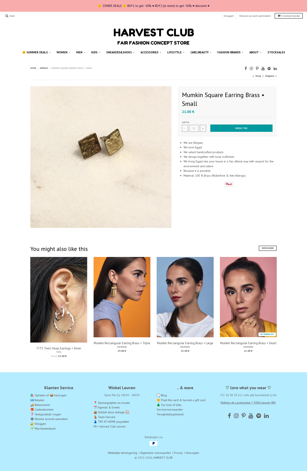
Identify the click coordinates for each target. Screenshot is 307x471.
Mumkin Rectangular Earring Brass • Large (185, 343)
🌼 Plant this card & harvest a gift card (181, 400)
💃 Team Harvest (104, 417)
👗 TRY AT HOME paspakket (111, 422)
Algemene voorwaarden (155, 453)
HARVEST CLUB (163, 457)
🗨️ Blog (162, 395)
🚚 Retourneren (40, 405)
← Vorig (256, 75)
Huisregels (192, 453)
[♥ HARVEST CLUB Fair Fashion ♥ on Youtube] (263, 68)
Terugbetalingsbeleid (170, 414)
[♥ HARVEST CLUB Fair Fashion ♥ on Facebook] (246, 68)
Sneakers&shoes (119, 52)
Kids (94, 52)
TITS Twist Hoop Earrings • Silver (58, 348)
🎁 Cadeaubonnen (41, 409)
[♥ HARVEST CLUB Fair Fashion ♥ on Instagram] (251, 68)
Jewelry (44, 68)
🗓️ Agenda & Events (107, 407)
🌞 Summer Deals (35, 52)
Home (33, 68)
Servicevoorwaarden (170, 409)
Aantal (185, 122)
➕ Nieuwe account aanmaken (49, 419)
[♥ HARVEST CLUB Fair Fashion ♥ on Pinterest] (257, 68)
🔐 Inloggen (38, 424)
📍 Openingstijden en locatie (112, 403)
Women (62, 52)
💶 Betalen (37, 400)
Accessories (150, 52)
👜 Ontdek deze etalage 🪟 (111, 412)
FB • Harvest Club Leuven (110, 426)
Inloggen (229, 15)
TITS (58, 352)
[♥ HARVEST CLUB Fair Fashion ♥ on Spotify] (269, 68)
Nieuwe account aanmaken (255, 15)
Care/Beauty (199, 52)
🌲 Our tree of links (169, 405)
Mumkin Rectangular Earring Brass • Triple (122, 343)
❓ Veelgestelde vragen (45, 414)
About (254, 52)
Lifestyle (174, 52)
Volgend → (271, 75)
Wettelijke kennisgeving (122, 453)
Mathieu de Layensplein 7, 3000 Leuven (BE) (248, 402)
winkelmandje (291, 15)
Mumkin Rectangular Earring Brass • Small (248, 343)
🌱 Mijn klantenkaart (43, 428)
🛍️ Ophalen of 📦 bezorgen (48, 395)
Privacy (178, 453)
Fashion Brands (229, 52)
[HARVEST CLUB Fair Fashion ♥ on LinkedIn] (275, 68)
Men (79, 52)
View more (268, 248)
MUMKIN (122, 346)
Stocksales (276, 52)
